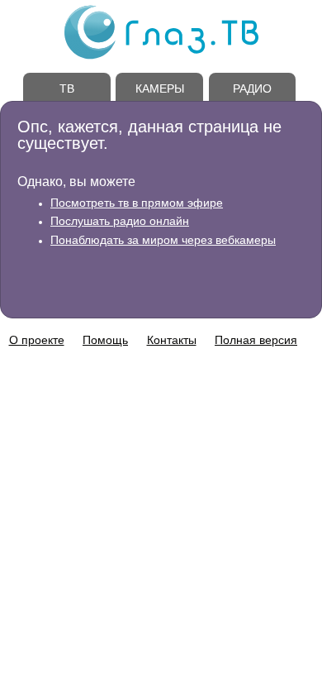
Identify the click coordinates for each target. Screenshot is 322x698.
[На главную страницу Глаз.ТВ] (161, 57)
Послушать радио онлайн (119, 220)
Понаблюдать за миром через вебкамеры (163, 239)
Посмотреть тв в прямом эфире (136, 202)
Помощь (105, 340)
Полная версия (256, 340)
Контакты (172, 340)
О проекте (36, 340)
